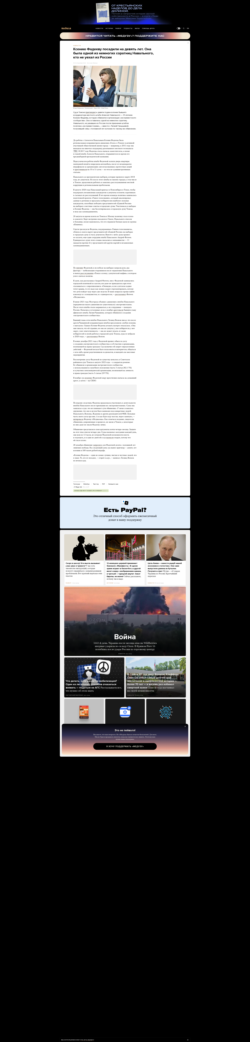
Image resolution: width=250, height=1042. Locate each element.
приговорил (90, 112)
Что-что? (86, 487)
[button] (105, 86)
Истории (109, 28)
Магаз (137, 28)
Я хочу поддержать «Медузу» (125, 746)
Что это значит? (87, 1040)
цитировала (78, 419)
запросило (97, 445)
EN (188, 28)
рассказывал (120, 294)
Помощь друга (148, 28)
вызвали (110, 438)
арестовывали (81, 170)
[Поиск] (183, 28)
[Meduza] (66, 28)
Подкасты (128, 28)
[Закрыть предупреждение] (187, 1040)
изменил (88, 378)
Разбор (118, 28)
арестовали (118, 310)
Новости (99, 28)
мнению (79, 268)
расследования (86, 273)
